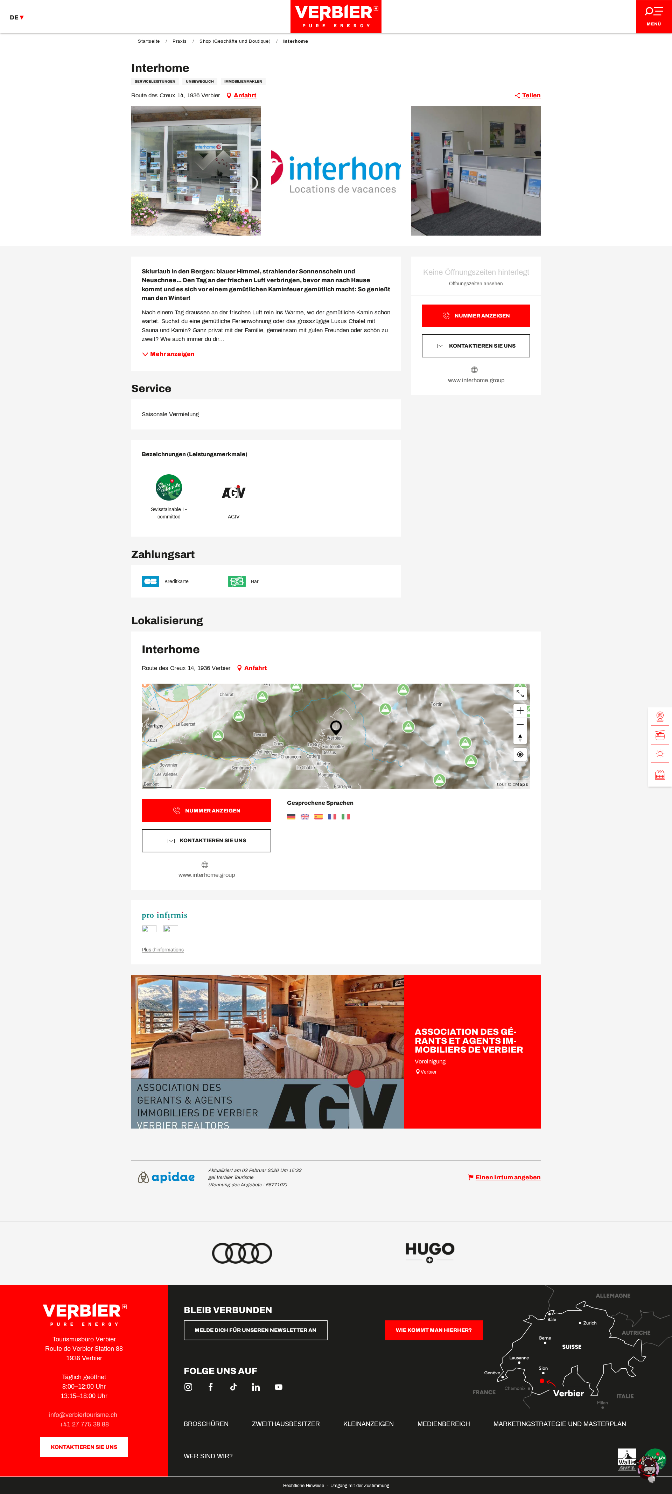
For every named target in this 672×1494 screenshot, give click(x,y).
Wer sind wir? (208, 1456)
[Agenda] (660, 775)
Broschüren (206, 1423)
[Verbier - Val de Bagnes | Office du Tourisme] (336, 16)
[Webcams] (660, 716)
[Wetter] (660, 754)
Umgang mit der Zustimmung (359, 1485)
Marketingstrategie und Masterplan (559, 1423)
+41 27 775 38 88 (84, 1424)
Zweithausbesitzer (286, 1423)
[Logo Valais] (627, 1459)
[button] (196, 171)
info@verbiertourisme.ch (84, 1414)
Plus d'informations (163, 949)
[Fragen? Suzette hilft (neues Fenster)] (647, 1469)
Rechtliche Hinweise (304, 1485)
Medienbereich (444, 1423)
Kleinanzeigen (368, 1423)
